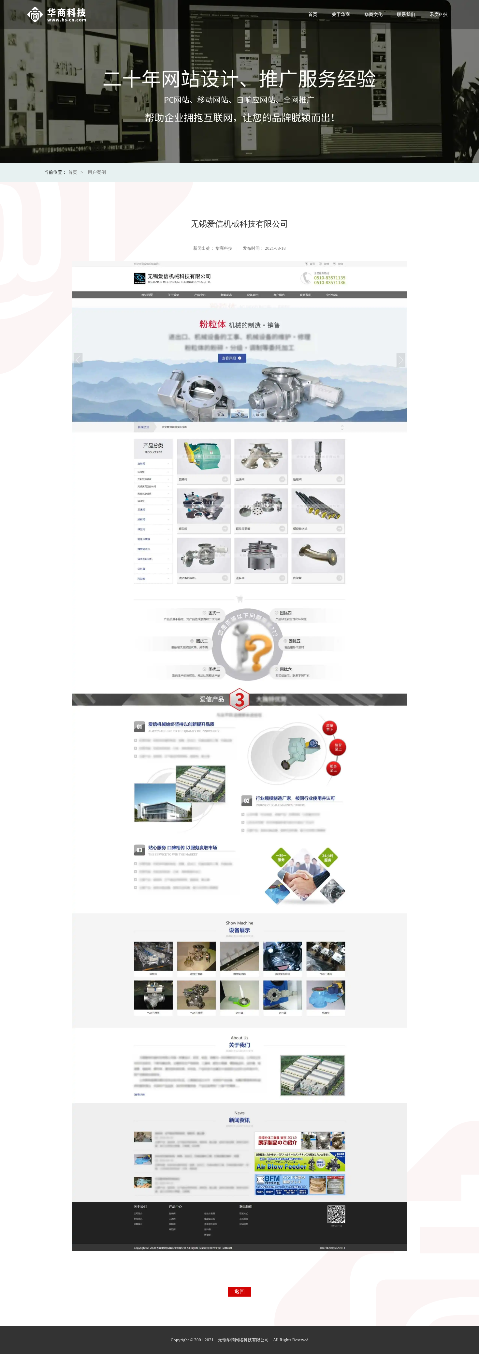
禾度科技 (438, 14)
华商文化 (373, 14)
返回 (239, 1291)
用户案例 (97, 172)
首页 (312, 14)
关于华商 (341, 14)
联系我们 (406, 14)
